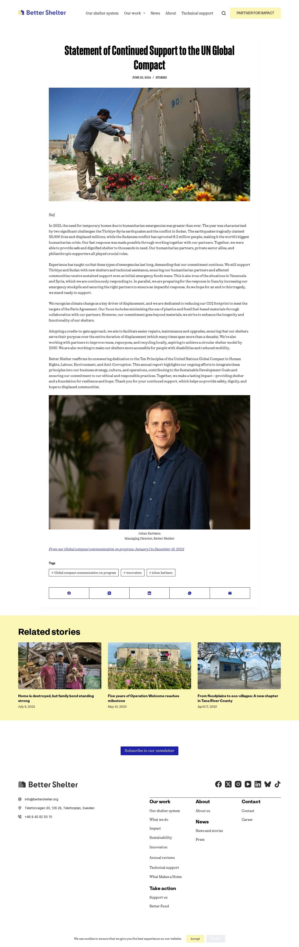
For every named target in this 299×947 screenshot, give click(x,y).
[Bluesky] (267, 784)
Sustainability (161, 837)
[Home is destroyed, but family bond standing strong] (59, 665)
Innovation (158, 847)
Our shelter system (102, 13)
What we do (159, 819)
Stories (161, 77)
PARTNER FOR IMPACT (255, 13)
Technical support (197, 13)
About (170, 13)
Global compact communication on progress (83, 573)
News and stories (209, 831)
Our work (132, 13)
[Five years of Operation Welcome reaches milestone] (149, 665)
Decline (216, 938)
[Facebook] (69, 593)
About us (203, 811)
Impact (155, 828)
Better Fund (159, 906)
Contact (248, 811)
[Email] (230, 593)
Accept (195, 938)
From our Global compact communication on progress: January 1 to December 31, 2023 (116, 549)
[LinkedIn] (150, 593)
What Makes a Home (166, 877)
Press (200, 839)
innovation (132, 573)
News (155, 13)
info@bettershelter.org (41, 799)
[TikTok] (277, 784)
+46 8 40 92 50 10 (38, 817)
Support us (158, 897)
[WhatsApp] (190, 593)
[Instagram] (238, 784)
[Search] (224, 13)
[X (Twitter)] (109, 593)
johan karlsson (161, 573)
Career (247, 819)
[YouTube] (248, 784)
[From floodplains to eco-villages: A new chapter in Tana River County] (239, 665)
